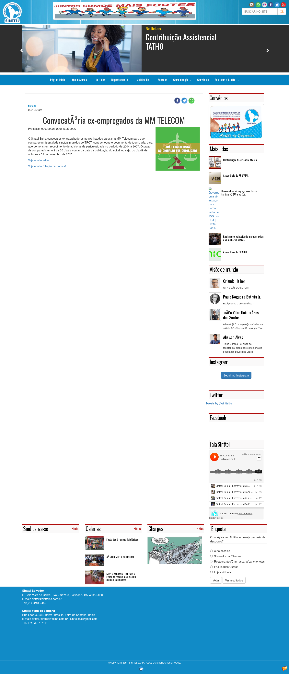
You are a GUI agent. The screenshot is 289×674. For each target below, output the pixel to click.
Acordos (162, 79)
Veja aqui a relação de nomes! (47, 166)
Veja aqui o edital (38, 160)
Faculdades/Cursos (226, 567)
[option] (144, 48)
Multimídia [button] (143, 79)
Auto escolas (222, 551)
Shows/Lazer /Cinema (227, 556)
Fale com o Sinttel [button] (226, 79)
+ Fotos (137, 528)
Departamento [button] (120, 79)
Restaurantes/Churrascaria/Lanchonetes (239, 561)
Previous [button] (21, 50)
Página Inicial (58, 79)
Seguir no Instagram (236, 375)
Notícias (100, 79)
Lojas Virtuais (222, 572)
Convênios (203, 79)
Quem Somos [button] (80, 79)
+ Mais (75, 528)
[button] (258, 4)
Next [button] (267, 50)
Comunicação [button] (181, 79)
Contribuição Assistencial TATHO (180, 41)
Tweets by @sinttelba (219, 403)
